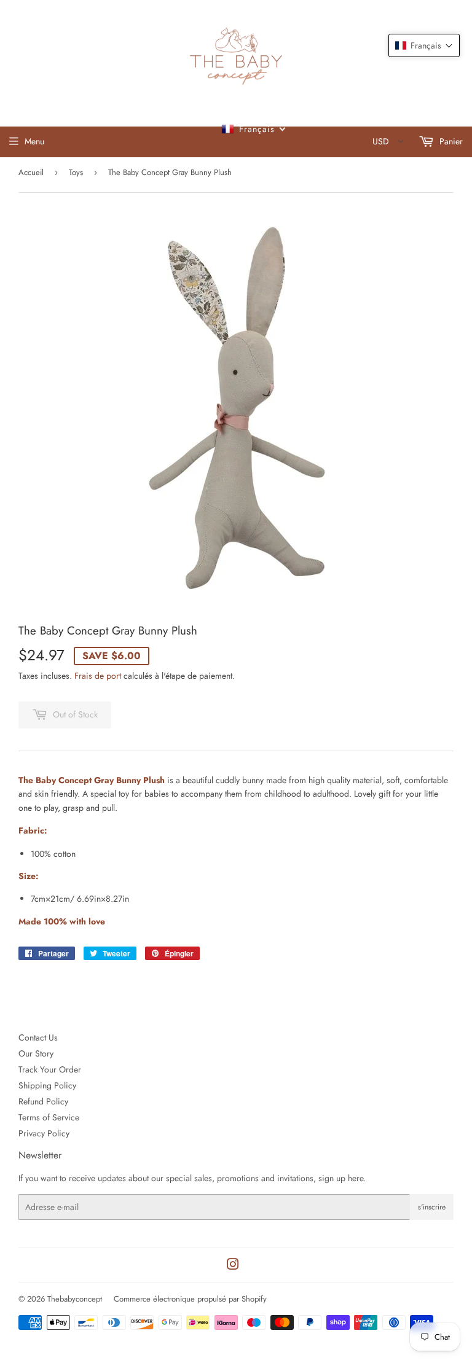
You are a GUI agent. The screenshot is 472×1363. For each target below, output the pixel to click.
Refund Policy (43, 1101)
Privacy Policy (43, 1133)
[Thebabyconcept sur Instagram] (233, 1266)
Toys (76, 172)
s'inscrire (432, 1207)
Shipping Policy (47, 1085)
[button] (424, 45)
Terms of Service (48, 1117)
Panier (450, 141)
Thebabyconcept (74, 1299)
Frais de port (97, 676)
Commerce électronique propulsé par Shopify (190, 1299)
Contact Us (38, 1037)
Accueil (31, 172)
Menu (34, 141)
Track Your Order (49, 1069)
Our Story (35, 1053)
